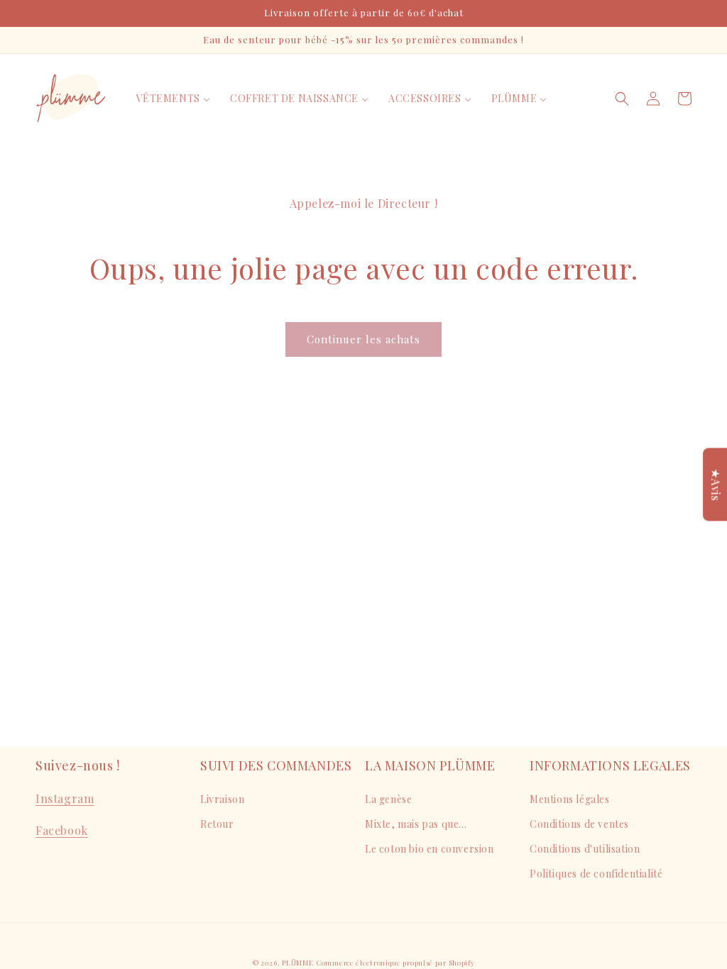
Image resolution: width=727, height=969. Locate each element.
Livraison (222, 799)
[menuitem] (173, 98)
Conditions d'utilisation (585, 849)
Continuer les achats (363, 339)
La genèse (388, 799)
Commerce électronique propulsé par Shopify (395, 963)
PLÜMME (297, 963)
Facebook (61, 830)
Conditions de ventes (579, 824)
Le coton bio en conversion (429, 849)
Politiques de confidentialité (596, 873)
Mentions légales (570, 799)
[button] (622, 98)
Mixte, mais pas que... (415, 824)
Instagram (64, 798)
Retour (217, 824)
